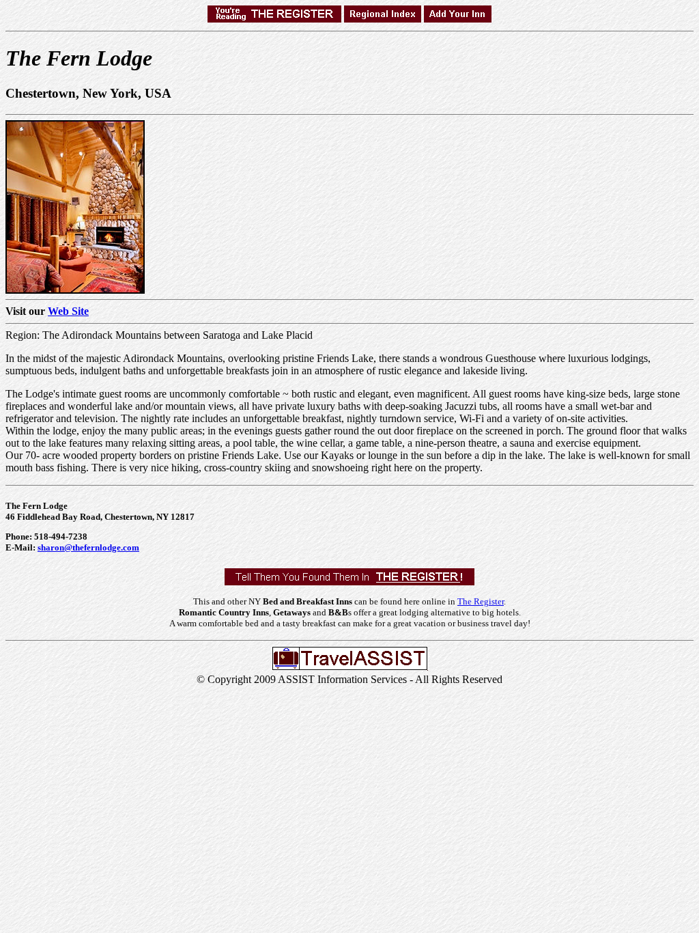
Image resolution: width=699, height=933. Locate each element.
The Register (480, 601)
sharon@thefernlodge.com (88, 547)
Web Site (68, 311)
